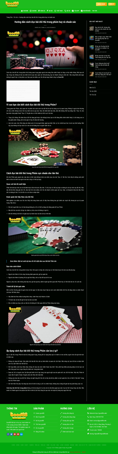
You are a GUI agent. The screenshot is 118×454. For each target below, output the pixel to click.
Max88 (84, 452)
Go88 (22, 445)
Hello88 (53, 445)
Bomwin (104, 445)
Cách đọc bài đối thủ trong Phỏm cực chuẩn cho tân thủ (23, 88)
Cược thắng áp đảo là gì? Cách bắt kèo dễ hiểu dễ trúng (102, 65)
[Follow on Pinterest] (14, 434)
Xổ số (68, 11)
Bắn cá (42, 11)
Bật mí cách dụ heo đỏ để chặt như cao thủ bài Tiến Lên (37, 261)
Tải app (76, 11)
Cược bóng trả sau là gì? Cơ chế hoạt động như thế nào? (103, 73)
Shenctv (53, 27)
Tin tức (94, 11)
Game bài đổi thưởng (95, 445)
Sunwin (32, 445)
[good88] (12, 4)
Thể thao (60, 11)
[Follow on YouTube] (18, 434)
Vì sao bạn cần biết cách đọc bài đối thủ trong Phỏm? (22, 86)
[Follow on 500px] (21, 434)
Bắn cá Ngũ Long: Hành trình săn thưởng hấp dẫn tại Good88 (103, 38)
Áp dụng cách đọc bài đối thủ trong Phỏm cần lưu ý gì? (22, 99)
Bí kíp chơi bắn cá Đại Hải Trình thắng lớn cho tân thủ (103, 56)
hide (26, 82)
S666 (57, 445)
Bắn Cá (92, 87)
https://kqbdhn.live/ (75, 452)
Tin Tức (92, 95)
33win (13, 445)
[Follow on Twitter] (11, 434)
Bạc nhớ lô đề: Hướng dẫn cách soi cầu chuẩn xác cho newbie (103, 29)
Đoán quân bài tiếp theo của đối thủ (20, 93)
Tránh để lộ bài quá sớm (17, 97)
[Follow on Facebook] (8, 434)
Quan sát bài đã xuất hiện (17, 90)
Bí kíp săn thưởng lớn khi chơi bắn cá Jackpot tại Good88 (102, 48)
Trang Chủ (9, 17)
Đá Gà (51, 11)
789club (37, 445)
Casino (34, 11)
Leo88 (61, 445)
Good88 (25, 11)
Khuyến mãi (86, 11)
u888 (76, 445)
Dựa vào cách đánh (16, 95)
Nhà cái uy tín (83, 445)
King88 (72, 445)
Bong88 (67, 445)
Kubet (26, 445)
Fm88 (48, 445)
